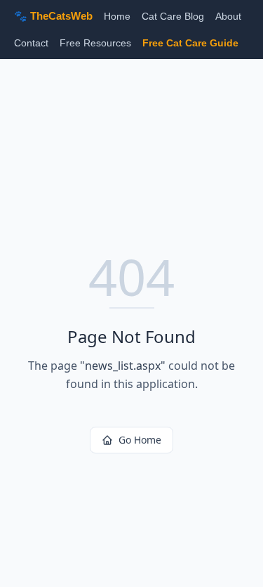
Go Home (140, 439)
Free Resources (95, 43)
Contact (31, 43)
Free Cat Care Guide (190, 43)
